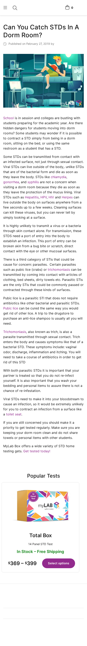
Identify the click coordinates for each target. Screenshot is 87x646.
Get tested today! (36, 451)
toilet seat (13, 414)
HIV (51, 197)
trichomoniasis (59, 269)
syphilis (33, 182)
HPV (43, 197)
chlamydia (58, 177)
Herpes (67, 197)
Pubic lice (10, 308)
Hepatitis (32, 197)
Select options (58, 563)
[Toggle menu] (5, 8)
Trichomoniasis (14, 332)
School (8, 118)
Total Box (40, 535)
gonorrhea (11, 182)
